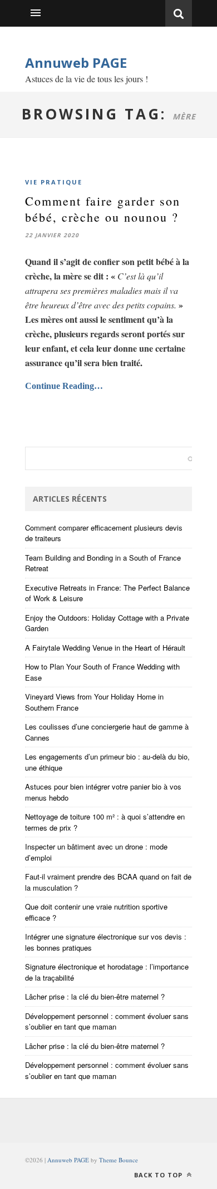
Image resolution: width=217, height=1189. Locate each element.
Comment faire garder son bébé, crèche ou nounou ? (102, 209)
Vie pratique (53, 182)
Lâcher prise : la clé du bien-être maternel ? (95, 996)
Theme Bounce (118, 1160)
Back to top (159, 1175)
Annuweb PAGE (76, 62)
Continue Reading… (64, 386)
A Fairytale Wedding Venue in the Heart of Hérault (105, 647)
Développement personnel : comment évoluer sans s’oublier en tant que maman (107, 1021)
